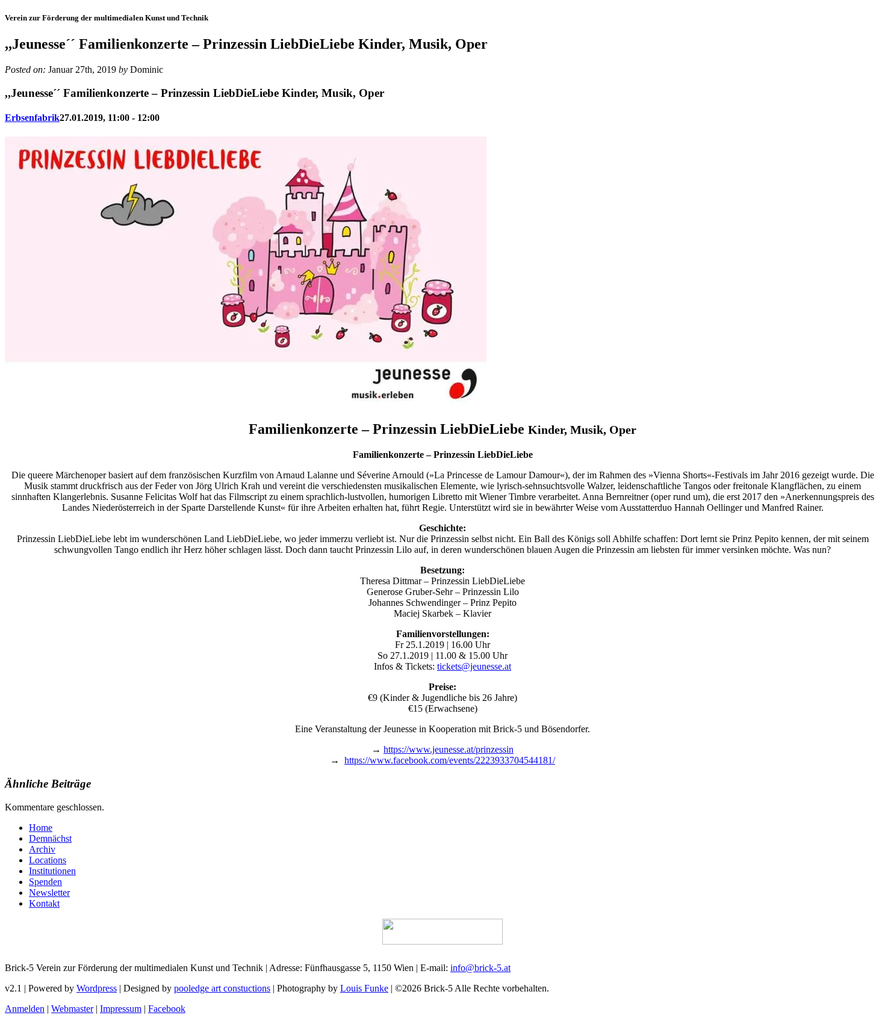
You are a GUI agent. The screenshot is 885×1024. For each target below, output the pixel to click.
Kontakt (44, 903)
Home (40, 827)
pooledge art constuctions (222, 988)
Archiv (42, 849)
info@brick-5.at (480, 968)
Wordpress (96, 988)
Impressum (120, 1009)
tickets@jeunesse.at (474, 666)
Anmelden (25, 1009)
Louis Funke (364, 988)
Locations (47, 860)
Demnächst (50, 838)
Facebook (166, 1009)
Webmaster (72, 1009)
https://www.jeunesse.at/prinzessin (449, 749)
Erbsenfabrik (32, 118)
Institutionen (52, 871)
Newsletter (49, 892)
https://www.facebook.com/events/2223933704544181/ (449, 760)
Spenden (45, 882)
